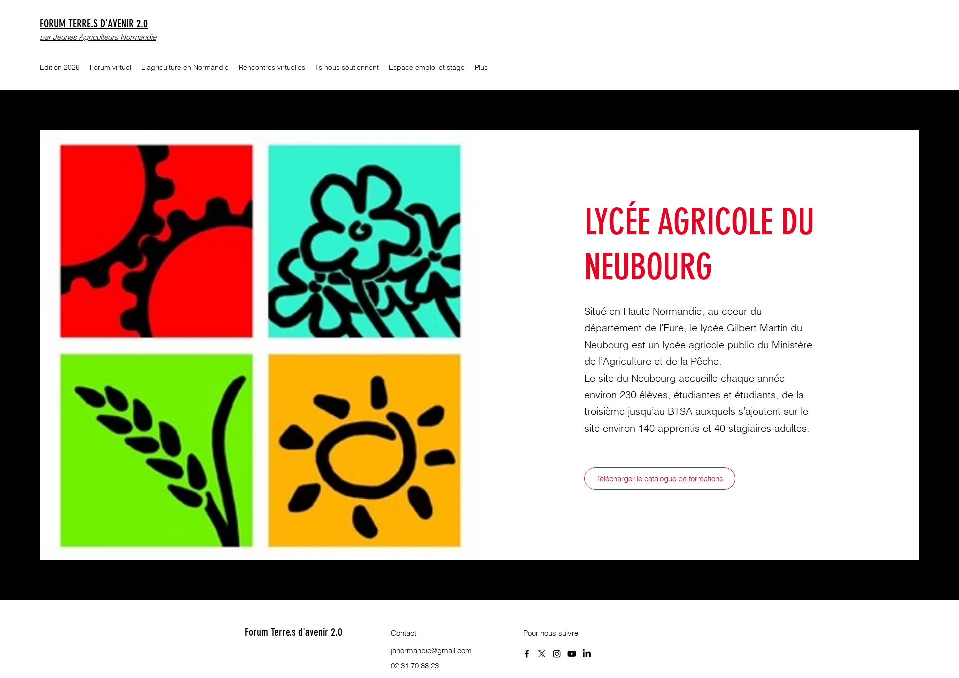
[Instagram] (557, 654)
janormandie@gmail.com (431, 650)
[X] (542, 654)
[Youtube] (572, 654)
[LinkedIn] (587, 654)
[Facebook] (527, 654)
